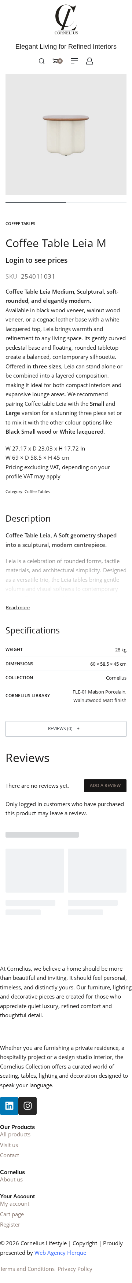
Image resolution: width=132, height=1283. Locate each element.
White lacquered (81, 431)
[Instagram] (27, 1106)
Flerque (76, 1252)
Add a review (105, 785)
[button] (66, 729)
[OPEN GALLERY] (66, 134)
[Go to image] (36, 202)
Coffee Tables (20, 223)
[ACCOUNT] (90, 61)
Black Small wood (29, 431)
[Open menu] (74, 61)
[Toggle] (18, 607)
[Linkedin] (9, 1106)
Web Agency (50, 1252)
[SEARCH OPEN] (41, 61)
